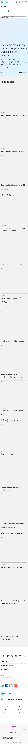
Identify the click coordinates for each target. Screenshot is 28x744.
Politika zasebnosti (20, 709)
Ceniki (20, 712)
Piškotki (7, 716)
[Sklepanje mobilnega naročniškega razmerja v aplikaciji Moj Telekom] (14, 28)
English (8, 706)
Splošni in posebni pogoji (8, 712)
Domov (5, 6)
